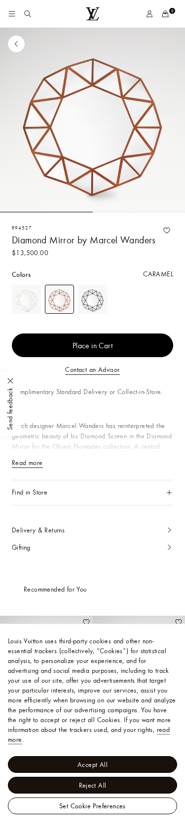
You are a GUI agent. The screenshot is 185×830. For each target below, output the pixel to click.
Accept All (92, 764)
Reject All (93, 785)
